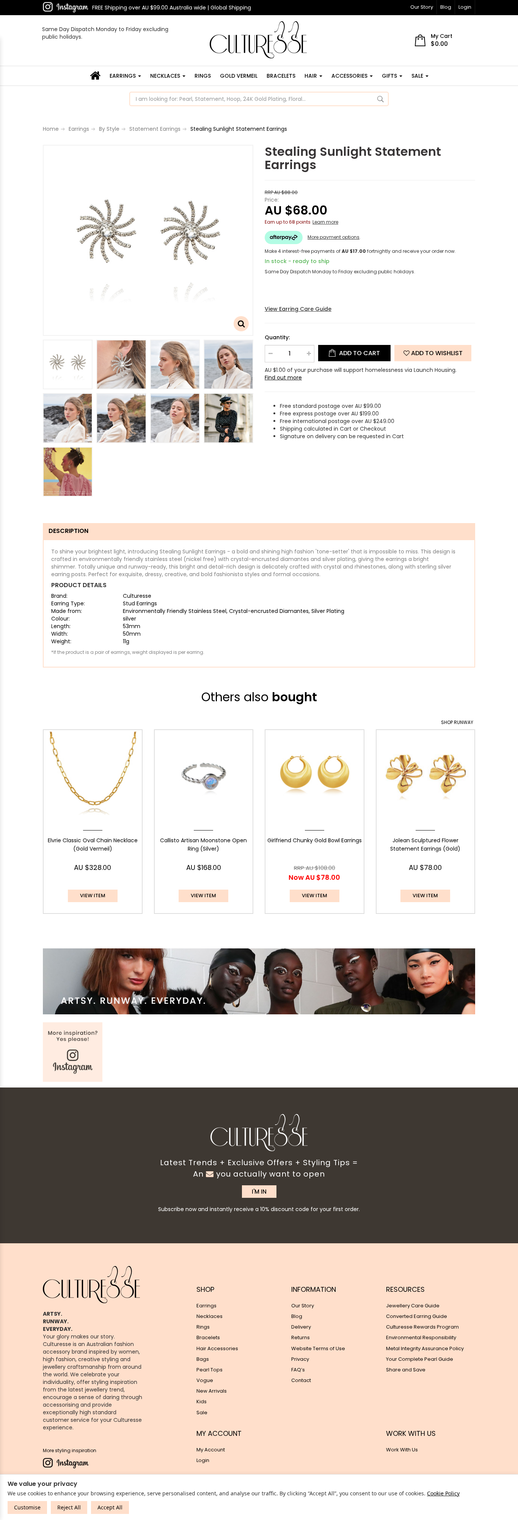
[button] (432, 353)
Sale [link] (201, 1412)
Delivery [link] (301, 1326)
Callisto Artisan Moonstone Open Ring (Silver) (203, 844)
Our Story (421, 7)
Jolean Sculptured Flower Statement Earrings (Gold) (425, 844)
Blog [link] (296, 1316)
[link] (65, 7)
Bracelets (281, 76)
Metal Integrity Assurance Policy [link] (425, 1348)
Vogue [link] (204, 1380)
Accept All (109, 1507)
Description (68, 531)
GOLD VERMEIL (238, 76)
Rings (203, 76)
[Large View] (68, 364)
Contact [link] (301, 1380)
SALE (418, 76)
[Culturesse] (258, 39)
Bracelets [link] (208, 1337)
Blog (445, 7)
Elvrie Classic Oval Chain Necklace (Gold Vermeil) (93, 844)
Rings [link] (203, 1326)
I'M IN (259, 1192)
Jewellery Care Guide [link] (413, 1305)
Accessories (350, 76)
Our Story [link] (302, 1305)
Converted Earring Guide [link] (416, 1316)
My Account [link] (210, 1449)
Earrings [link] (206, 1305)
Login (464, 7)
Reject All (69, 1507)
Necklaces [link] (209, 1316)
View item (92, 895)
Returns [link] (300, 1337)
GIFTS (390, 76)
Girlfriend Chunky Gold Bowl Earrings (314, 840)
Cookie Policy (443, 1493)
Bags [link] (202, 1359)
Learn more (325, 222)
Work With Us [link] (402, 1449)
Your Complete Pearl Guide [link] (419, 1359)
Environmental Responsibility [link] (421, 1337)
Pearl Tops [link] (209, 1369)
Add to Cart (358, 353)
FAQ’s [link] (298, 1369)
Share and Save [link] (405, 1369)
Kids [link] (201, 1401)
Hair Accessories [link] (217, 1348)
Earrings (123, 76)
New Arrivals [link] (211, 1391)
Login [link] (202, 1460)
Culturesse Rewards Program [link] (422, 1326)
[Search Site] (380, 98)
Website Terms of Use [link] (318, 1348)
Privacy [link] (300, 1359)
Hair (312, 76)
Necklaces (166, 76)
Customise (27, 1507)
